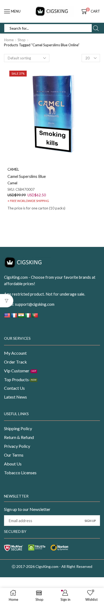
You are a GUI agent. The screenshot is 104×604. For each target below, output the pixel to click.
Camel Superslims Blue (26, 176)
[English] (7, 317)
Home (9, 40)
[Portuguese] (35, 317)
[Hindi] (21, 317)
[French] (14, 317)
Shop (22, 40)
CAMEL (13, 169)
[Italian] (28, 317)
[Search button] (96, 28)
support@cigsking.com (34, 304)
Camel (12, 183)
